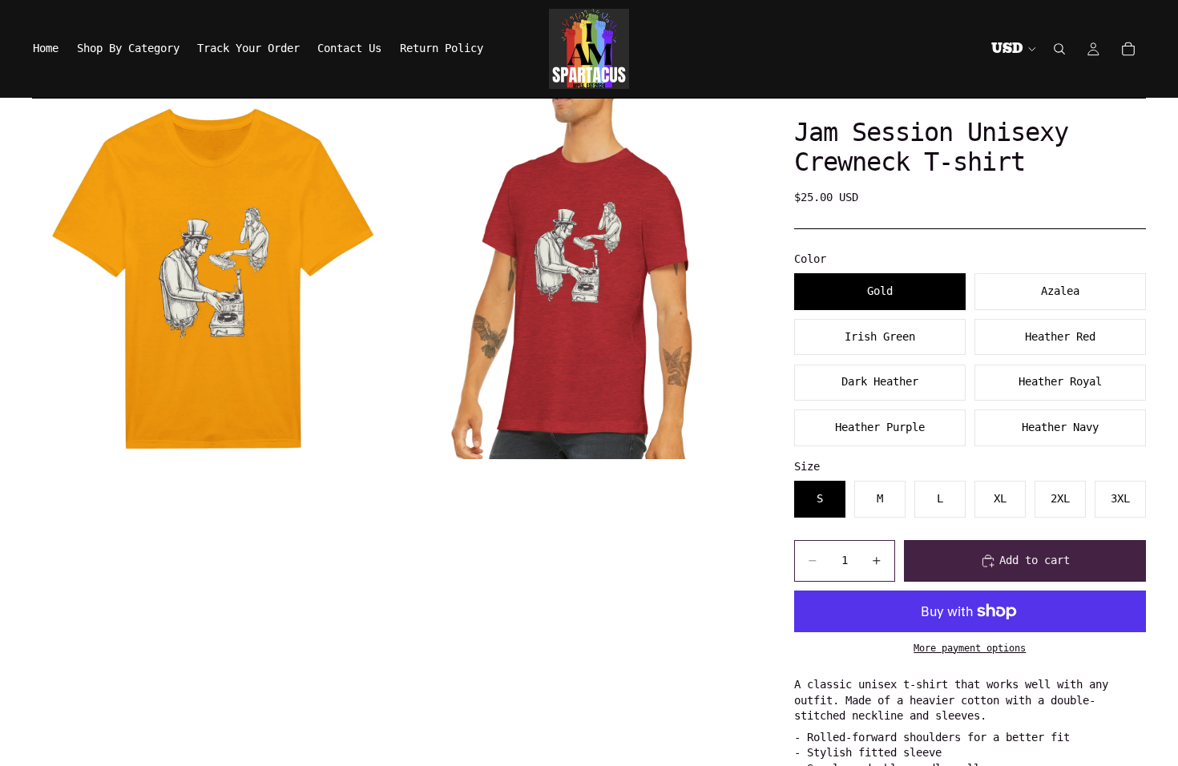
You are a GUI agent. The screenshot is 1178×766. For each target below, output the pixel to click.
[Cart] (1128, 49)
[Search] (1059, 49)
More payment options (970, 648)
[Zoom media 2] (575, 279)
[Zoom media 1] (212, 279)
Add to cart (1034, 560)
